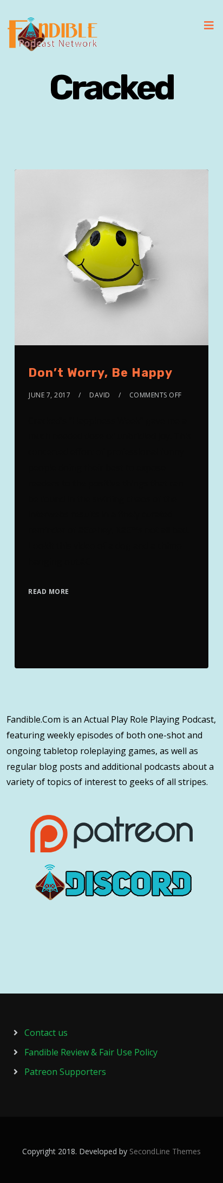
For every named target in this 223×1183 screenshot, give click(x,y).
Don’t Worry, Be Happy (100, 372)
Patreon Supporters (65, 1072)
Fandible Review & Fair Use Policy (91, 1052)
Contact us (46, 1033)
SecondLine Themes (165, 1151)
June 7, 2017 (49, 395)
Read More (48, 591)
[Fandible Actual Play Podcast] (52, 34)
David (99, 395)
